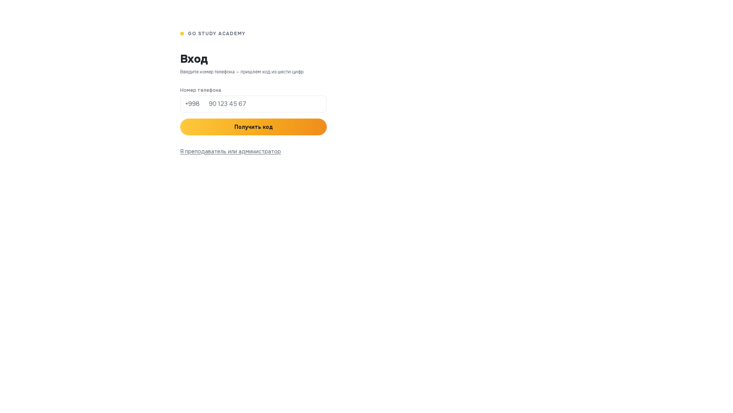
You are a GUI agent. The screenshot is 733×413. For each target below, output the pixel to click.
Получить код (253, 127)
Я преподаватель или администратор (230, 151)
